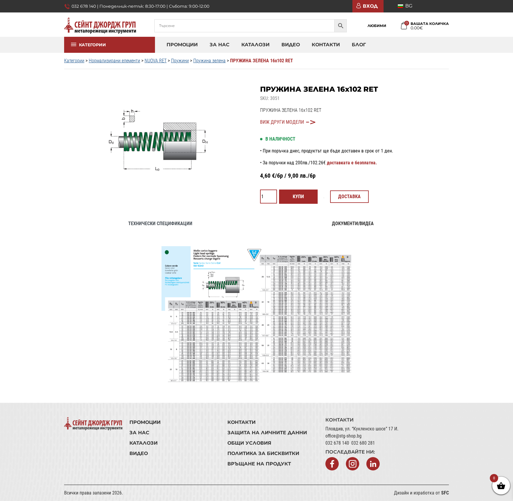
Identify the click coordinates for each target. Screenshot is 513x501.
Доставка (349, 196)
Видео (290, 44)
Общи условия (249, 443)
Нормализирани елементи (114, 60)
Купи (298, 196)
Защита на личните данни (267, 432)
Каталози (255, 44)
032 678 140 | (85, 6)
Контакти (326, 44)
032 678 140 (337, 443)
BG (408, 6)
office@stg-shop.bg (343, 436)
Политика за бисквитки (263, 453)
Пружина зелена (209, 60)
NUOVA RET (156, 60)
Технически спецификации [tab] (160, 223)
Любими (377, 25)
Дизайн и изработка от (421, 493)
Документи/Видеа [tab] (353, 223)
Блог (359, 44)
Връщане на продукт (259, 464)
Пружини (180, 60)
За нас (219, 44)
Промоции (182, 44)
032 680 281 (363, 443)
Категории (92, 47)
